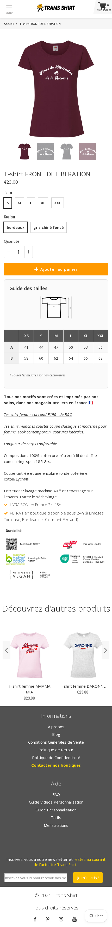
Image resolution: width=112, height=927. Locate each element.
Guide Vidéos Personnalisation (56, 802)
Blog (56, 734)
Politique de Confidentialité (56, 757)
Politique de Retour (56, 749)
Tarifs (56, 817)
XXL (57, 202)
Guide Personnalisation (56, 809)
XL (43, 202)
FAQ (56, 794)
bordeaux (15, 227)
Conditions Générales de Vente (56, 742)
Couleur (9, 216)
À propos (56, 726)
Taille (8, 192)
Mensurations (56, 825)
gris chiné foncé (48, 227)
